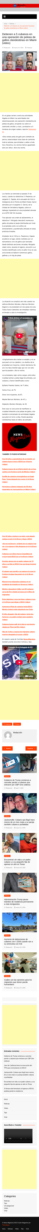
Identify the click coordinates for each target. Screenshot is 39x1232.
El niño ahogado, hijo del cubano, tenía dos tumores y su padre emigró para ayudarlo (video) (17, 617)
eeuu (18, 724)
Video (6, 1108)
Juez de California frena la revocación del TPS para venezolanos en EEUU (18, 1067)
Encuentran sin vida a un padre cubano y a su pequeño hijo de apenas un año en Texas (17, 862)
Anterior (8, 748)
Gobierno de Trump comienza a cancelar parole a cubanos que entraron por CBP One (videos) (17, 782)
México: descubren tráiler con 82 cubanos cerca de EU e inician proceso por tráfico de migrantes (18, 592)
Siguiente (30, 748)
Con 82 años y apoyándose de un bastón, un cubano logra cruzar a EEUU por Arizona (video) (18, 461)
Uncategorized (9, 1206)
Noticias (29, 47)
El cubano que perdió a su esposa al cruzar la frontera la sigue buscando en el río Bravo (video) (18, 574)
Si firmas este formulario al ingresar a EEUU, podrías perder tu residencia (19, 1090)
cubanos (8, 724)
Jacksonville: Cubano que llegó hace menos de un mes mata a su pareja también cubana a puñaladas (19, 822)
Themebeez (6, 1225)
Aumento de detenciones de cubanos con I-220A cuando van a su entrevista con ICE (18, 941)
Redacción (7, 47)
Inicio (6, 1099)
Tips (5, 1112)
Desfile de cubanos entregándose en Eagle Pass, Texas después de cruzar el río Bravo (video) (18, 479)
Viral (5, 1117)
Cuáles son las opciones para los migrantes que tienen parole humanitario (18, 982)
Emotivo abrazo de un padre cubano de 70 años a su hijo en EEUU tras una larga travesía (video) (19, 564)
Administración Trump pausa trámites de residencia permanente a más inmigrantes (18, 901)
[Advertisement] (19, 92)
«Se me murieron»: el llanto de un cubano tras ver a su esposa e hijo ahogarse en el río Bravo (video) (19, 546)
